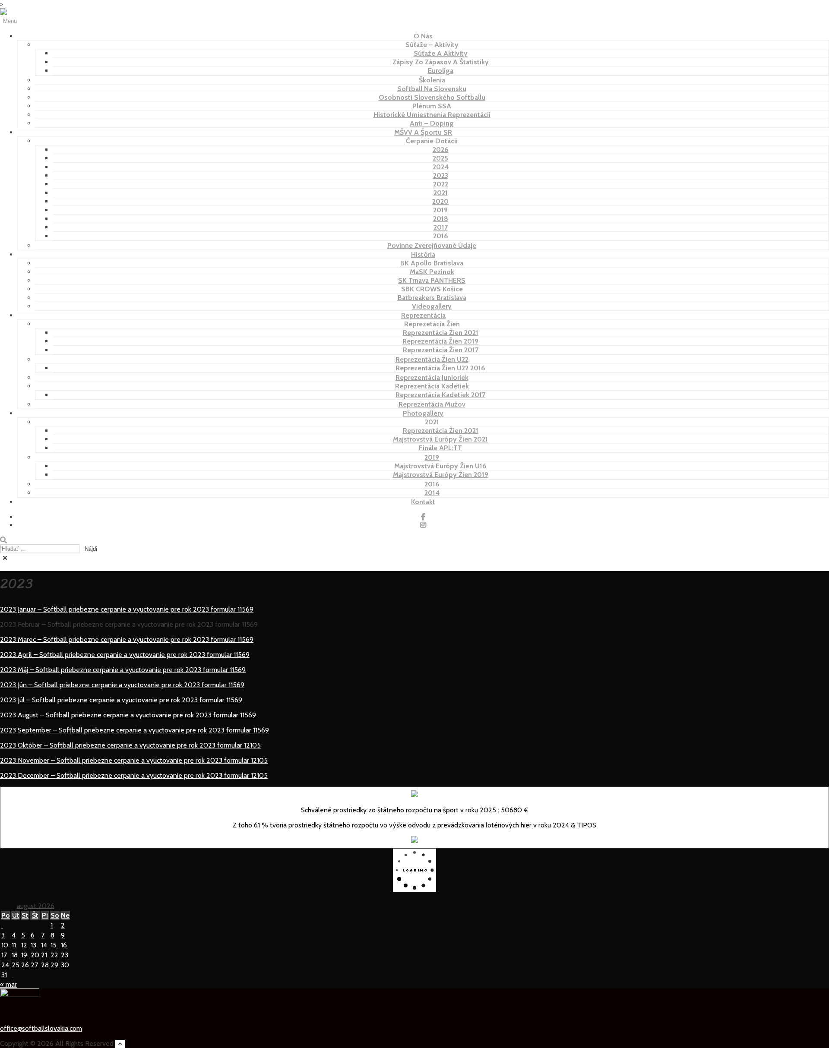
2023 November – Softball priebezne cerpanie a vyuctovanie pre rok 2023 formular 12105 (134, 760)
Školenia (432, 80)
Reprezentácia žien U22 (432, 359)
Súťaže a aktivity (441, 53)
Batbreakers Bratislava (432, 298)
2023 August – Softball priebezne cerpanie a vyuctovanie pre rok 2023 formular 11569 (128, 715)
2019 (440, 210)
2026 (441, 149)
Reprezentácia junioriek (432, 377)
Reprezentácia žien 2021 (440, 332)
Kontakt (423, 502)
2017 (440, 227)
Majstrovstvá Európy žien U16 (440, 466)
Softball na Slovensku (431, 89)
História (423, 254)
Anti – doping (432, 123)
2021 (440, 193)
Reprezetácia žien (432, 324)
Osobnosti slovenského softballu (432, 97)
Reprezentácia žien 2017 (440, 350)
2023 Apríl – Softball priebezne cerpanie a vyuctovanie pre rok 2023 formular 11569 (125, 654)
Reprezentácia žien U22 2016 (440, 368)
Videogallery (432, 306)
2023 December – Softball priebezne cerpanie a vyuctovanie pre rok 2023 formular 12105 (134, 775)
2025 (440, 158)
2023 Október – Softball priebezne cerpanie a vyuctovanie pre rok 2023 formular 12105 (130, 745)
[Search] (3, 540)
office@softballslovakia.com (41, 1028)
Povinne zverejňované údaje (431, 245)
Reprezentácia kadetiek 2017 (440, 395)
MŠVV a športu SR (423, 132)
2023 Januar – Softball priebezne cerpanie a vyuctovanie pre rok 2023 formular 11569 (126, 609)
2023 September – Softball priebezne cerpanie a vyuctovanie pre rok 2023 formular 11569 (134, 730)
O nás (423, 36)
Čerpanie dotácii (432, 141)
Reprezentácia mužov (432, 404)
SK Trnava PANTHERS (431, 280)
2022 (440, 184)
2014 (432, 493)
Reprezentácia (423, 315)
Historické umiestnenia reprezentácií (431, 114)
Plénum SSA (431, 106)
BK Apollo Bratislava (431, 263)
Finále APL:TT (440, 448)
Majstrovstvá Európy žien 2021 (440, 439)
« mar (8, 984)
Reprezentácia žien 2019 (440, 341)
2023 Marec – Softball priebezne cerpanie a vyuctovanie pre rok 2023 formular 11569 (126, 639)
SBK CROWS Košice (432, 289)
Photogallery (423, 413)
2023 (440, 175)
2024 (441, 167)
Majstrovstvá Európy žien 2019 (440, 474)
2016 (440, 236)
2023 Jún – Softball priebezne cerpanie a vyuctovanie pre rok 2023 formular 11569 (122, 685)
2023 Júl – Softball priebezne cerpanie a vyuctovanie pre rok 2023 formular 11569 (121, 700)
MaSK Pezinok (432, 272)
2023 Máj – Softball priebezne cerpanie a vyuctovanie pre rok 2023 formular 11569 (123, 670)
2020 (440, 201)
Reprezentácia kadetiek (432, 386)
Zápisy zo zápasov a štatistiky (440, 62)
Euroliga (440, 70)
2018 (440, 219)
